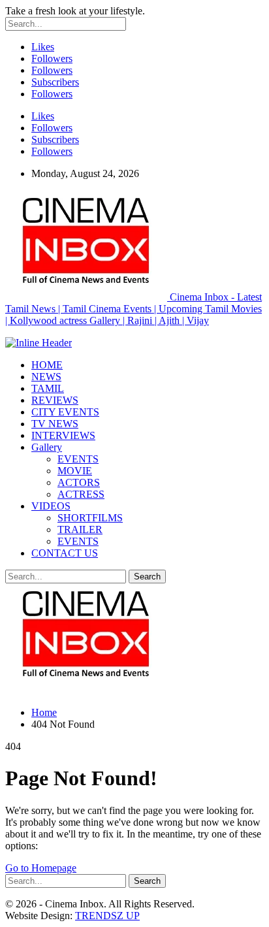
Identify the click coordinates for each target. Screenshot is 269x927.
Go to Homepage (40, 867)
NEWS (46, 376)
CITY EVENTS (65, 411)
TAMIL (47, 388)
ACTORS (78, 482)
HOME (47, 364)
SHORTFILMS (90, 517)
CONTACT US (64, 553)
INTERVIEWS (63, 435)
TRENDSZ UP (107, 915)
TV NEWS (54, 423)
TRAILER (80, 529)
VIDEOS (51, 506)
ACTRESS (80, 494)
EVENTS (78, 458)
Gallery (46, 447)
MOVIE (74, 470)
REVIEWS (54, 400)
